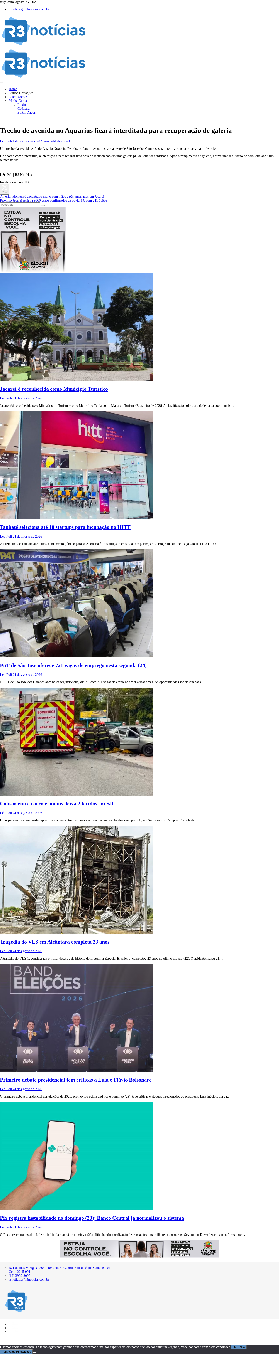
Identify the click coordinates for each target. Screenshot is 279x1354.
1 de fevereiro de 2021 (28, 141)
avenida (66, 141)
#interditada (52, 141)
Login (21, 104)
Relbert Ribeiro (28, 1339)
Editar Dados (26, 112)
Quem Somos (18, 97)
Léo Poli (6, 141)
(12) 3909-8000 (19, 1275)
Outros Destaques (21, 93)
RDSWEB (42, 1339)
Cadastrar (24, 108)
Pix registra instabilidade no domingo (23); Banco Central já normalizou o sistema (92, 1218)
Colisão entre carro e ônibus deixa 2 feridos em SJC (58, 803)
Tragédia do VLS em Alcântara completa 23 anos (54, 942)
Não (242, 1347)
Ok (234, 1347)
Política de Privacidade (16, 1351)
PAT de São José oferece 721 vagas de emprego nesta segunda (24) (73, 665)
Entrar (15, 1327)
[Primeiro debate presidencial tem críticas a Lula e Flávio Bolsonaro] (76, 1071)
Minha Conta (18, 101)
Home (13, 89)
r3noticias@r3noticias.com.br (29, 9)
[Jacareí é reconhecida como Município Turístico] (76, 380)
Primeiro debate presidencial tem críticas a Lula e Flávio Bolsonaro (76, 1080)
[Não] (34, 1352)
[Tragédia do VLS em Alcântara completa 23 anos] (76, 932)
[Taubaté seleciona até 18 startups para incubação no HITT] (76, 518)
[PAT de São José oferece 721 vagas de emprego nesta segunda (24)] (76, 656)
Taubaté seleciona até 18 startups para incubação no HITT (65, 527)
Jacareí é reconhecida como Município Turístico (54, 389)
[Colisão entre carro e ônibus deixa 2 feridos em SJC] (76, 794)
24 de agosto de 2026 (27, 398)
